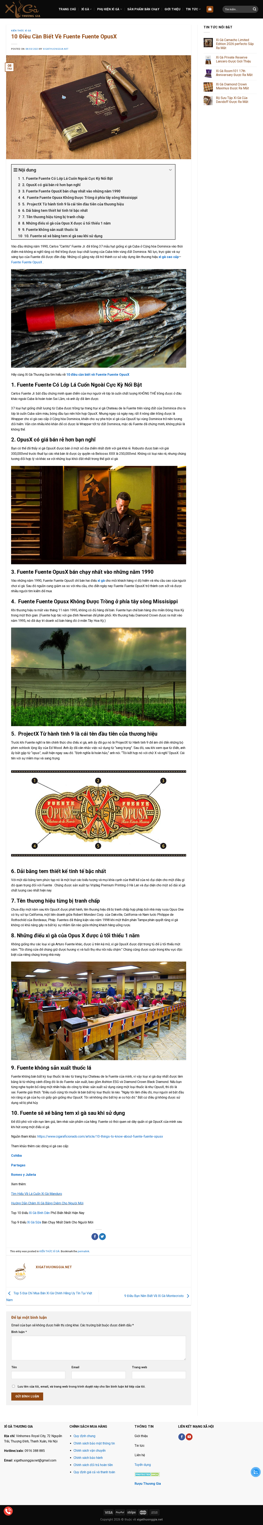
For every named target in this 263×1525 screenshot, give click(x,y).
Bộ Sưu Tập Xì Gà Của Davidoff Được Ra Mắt (232, 100)
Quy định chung (84, 1436)
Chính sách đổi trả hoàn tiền (93, 1465)
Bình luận (19, 1332)
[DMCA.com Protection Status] (147, 1474)
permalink (83, 1251)
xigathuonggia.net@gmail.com (35, 1460)
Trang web (139, 1367)
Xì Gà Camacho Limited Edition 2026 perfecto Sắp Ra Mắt (235, 44)
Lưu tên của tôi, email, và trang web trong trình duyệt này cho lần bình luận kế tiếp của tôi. (81, 1386)
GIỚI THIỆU (172, 9)
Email (75, 1367)
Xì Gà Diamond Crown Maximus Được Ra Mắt (232, 86)
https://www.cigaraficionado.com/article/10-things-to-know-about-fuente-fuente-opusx (100, 1136)
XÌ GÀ (85, 9)
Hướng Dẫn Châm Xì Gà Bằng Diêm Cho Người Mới (47, 1203)
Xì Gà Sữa (34, 1222)
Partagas (18, 1165)
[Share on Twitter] (102, 1236)
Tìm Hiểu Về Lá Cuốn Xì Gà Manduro (36, 1194)
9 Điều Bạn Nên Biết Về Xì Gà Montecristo (154, 1296)
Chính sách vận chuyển (90, 1450)
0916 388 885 (35, 1451)
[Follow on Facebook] (181, 1436)
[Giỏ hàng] (209, 9)
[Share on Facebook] (94, 1236)
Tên (14, 1367)
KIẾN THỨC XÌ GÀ (21, 30)
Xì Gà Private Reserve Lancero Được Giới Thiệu (233, 59)
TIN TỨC (192, 9)
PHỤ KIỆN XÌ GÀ (108, 9)
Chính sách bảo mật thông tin (94, 1443)
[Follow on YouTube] (189, 1436)
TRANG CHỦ (67, 9)
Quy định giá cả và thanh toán (94, 1472)
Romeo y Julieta (23, 1175)
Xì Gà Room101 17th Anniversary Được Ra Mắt (234, 73)
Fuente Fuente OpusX (26, 262)
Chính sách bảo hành (88, 1458)
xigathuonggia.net (56, 49)
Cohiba (16, 1156)
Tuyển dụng (143, 1465)
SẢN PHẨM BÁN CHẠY (143, 9)
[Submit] (254, 9)
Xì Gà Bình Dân (39, 1213)
